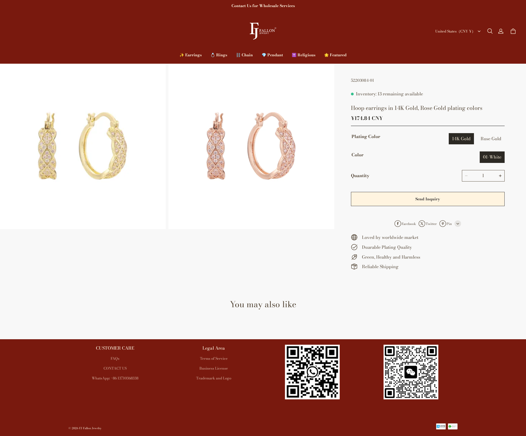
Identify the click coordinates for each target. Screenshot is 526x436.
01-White (492, 157)
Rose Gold (491, 138)
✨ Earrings (190, 55)
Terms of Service (214, 358)
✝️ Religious (303, 55)
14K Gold (461, 138)
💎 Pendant (272, 55)
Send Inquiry (427, 199)
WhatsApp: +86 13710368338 (115, 378)
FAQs (115, 358)
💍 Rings (218, 55)
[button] (489, 31)
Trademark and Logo (213, 378)
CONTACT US (115, 368)
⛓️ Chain (244, 55)
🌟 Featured (335, 55)
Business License (213, 368)
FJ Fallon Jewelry (90, 428)
